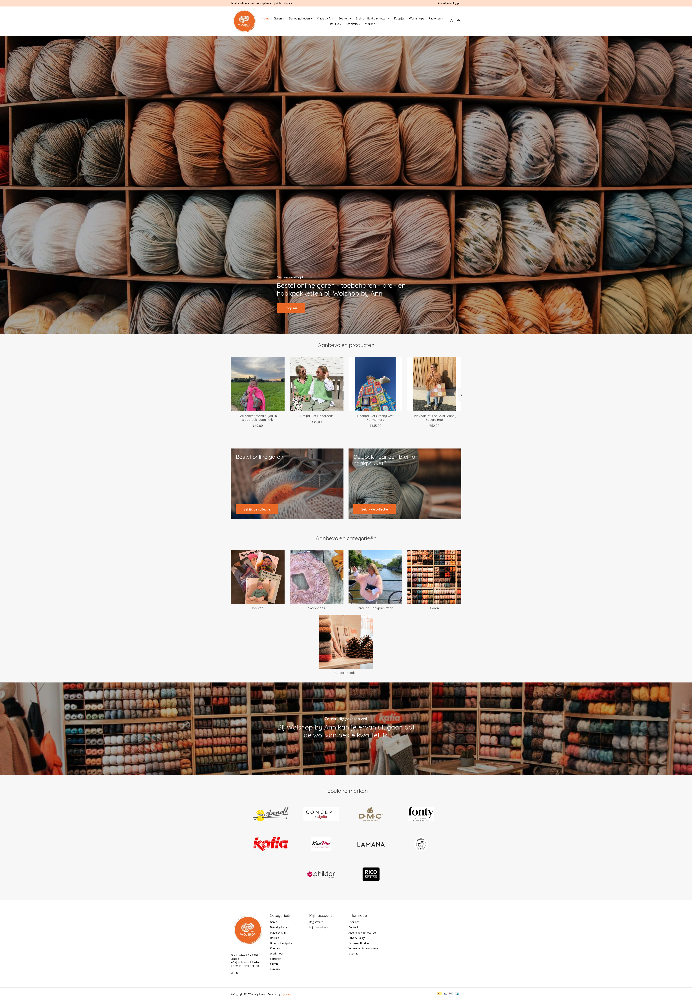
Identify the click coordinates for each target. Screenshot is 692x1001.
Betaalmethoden (359, 943)
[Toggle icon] (451, 21)
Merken (370, 24)
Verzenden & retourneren (364, 948)
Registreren (316, 922)
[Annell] (271, 814)
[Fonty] (420, 814)
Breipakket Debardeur (316, 416)
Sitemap (353, 953)
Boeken (257, 608)
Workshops (416, 18)
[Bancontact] (445, 994)
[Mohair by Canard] (420, 844)
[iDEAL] (439, 994)
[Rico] (371, 874)
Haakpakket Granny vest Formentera (375, 417)
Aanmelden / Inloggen (449, 3)
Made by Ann (325, 18)
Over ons (354, 922)
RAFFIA (274, 964)
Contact (353, 927)
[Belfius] (451, 994)
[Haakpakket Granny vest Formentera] (375, 384)
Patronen (275, 958)
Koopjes (399, 18)
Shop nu (291, 308)
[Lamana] (371, 844)
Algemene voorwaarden (363, 932)
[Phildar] (320, 874)
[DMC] (371, 814)
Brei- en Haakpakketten (375, 608)
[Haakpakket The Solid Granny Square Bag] (434, 384)
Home (265, 18)
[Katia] (271, 844)
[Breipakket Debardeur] (316, 384)
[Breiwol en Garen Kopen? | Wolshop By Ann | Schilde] (244, 21)
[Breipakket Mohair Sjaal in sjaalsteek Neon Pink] (258, 384)
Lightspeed (286, 994)
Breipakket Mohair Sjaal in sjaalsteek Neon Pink (258, 417)
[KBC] (457, 994)
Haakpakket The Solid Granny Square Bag (434, 417)
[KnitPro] (320, 844)
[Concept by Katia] (320, 814)
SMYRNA (275, 969)
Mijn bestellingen (319, 927)
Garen (434, 608)
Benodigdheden (345, 673)
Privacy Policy (357, 938)
